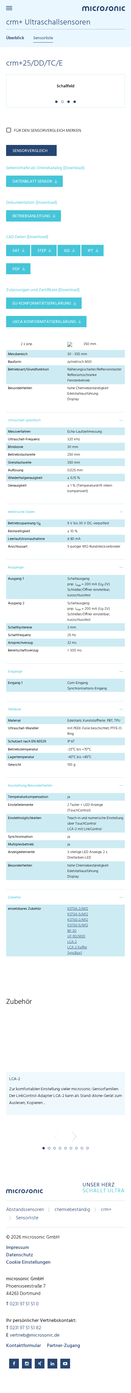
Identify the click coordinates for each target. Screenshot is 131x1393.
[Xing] (39, 1363)
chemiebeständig (72, 1210)
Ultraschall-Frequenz (24, 439)
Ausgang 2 (16, 603)
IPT (90, 250)
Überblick (15, 38)
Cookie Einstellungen (28, 1262)
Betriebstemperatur (23, 749)
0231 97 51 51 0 (24, 1304)
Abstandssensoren (25, 1210)
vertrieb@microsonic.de (34, 1335)
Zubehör (14, 897)
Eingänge (15, 672)
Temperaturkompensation (28, 797)
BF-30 (71, 931)
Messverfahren (19, 432)
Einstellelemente (20, 805)
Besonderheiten (20, 388)
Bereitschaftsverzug (23, 650)
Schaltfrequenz (19, 635)
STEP (41, 250)
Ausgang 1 (16, 579)
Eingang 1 (15, 683)
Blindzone (15, 447)
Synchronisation (20, 837)
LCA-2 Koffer (77, 947)
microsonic (24, 1193)
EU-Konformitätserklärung (41, 303)
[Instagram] (27, 1363)
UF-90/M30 (76, 936)
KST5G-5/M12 (77, 925)
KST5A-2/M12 (77, 909)
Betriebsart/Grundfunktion (28, 369)
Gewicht (14, 765)
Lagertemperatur (21, 757)
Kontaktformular (23, 1346)
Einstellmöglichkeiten (24, 818)
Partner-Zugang (63, 1346)
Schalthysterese (20, 627)
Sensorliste (43, 38)
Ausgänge (15, 567)
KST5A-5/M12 (77, 914)
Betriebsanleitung (31, 216)
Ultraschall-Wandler (23, 728)
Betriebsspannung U (24, 523)
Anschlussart (17, 547)
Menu (9, 8)
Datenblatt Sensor (32, 181)
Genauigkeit (17, 486)
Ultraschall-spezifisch (24, 420)
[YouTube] (65, 1363)
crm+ (106, 1210)
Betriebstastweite (21, 455)
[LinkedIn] (52, 1363)
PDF (16, 269)
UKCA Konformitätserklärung (44, 321)
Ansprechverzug (20, 643)
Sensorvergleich (30, 150)
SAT (15, 250)
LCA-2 (72, 942)
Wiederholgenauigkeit (25, 478)
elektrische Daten (21, 512)
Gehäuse (14, 709)
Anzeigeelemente (21, 852)
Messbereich (17, 354)
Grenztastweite (19, 463)
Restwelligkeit (19, 531)
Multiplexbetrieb (21, 844)
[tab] (65, 419)
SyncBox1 (74, 953)
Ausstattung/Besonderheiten (30, 786)
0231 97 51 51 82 (25, 1328)
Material (14, 721)
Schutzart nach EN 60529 (27, 741)
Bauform (14, 362)
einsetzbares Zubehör (24, 909)
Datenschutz (19, 1255)
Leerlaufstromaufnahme (26, 539)
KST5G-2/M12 (77, 920)
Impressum (17, 1248)
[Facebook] (14, 1363)
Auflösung (15, 470)
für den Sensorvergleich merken (47, 130)
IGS (67, 250)
